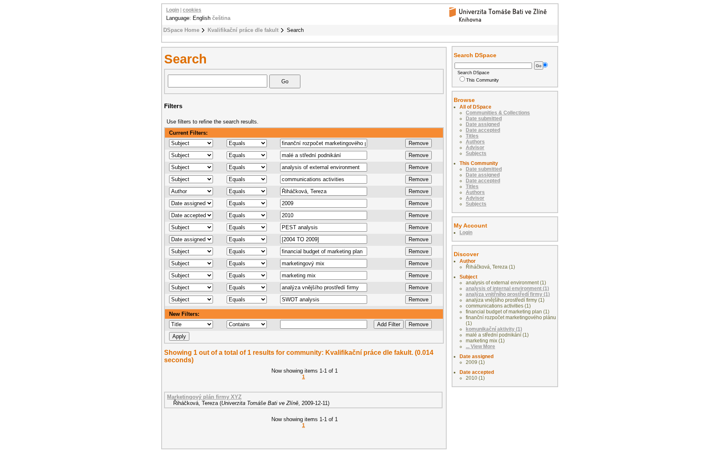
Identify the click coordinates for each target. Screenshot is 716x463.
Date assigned (483, 124)
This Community (482, 80)
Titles (472, 136)
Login (172, 9)
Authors (475, 142)
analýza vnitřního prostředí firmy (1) (508, 294)
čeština (221, 18)
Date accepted (483, 130)
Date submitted (484, 118)
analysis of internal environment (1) (507, 288)
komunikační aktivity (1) (494, 329)
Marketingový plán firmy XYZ (204, 397)
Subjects (476, 153)
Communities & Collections (498, 113)
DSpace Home (181, 30)
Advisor (475, 147)
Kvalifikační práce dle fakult (243, 30)
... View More (480, 346)
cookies (192, 9)
